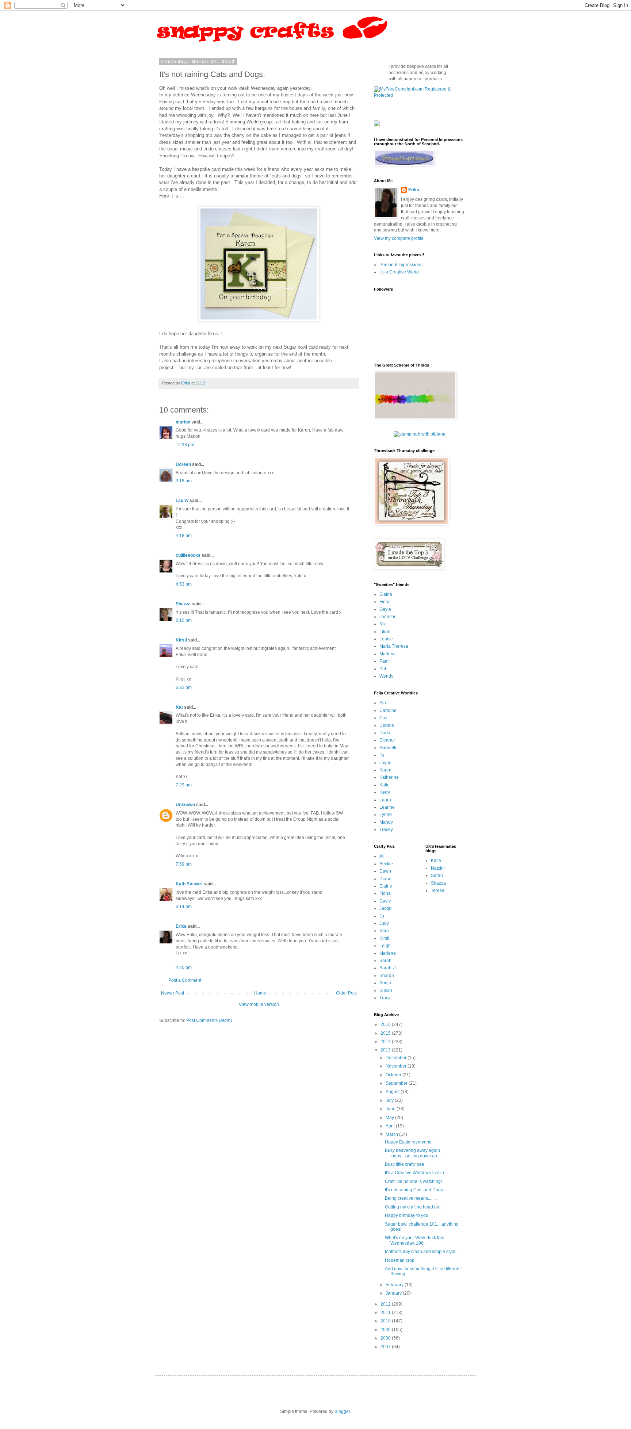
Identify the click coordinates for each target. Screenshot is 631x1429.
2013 (386, 1050)
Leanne (387, 807)
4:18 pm (184, 535)
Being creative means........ (411, 1198)
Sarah (385, 960)
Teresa (437, 890)
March (392, 1134)
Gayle (385, 609)
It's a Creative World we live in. (415, 1172)
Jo (381, 916)
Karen (385, 770)
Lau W (182, 500)
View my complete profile (399, 238)
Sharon (386, 975)
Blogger (342, 1411)
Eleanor (387, 740)
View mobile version (259, 1004)
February (395, 1284)
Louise (386, 638)
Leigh (385, 945)
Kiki (383, 624)
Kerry (384, 792)
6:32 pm (184, 687)
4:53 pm (184, 584)
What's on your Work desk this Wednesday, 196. (414, 1240)
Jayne (385, 762)
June (391, 1108)
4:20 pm (184, 967)
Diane (385, 878)
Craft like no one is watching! (413, 1181)
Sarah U (387, 967)
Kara (384, 930)
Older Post (346, 993)
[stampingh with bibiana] (419, 434)
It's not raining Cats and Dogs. (414, 1189)
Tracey (386, 829)
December (397, 1057)
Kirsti (181, 640)
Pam (384, 661)
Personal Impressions (400, 264)
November (397, 1066)
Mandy (386, 822)
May (390, 1117)
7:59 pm (184, 864)
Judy (384, 923)
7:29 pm (184, 785)
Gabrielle (388, 747)
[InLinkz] (377, 123)
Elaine (385, 594)
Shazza (183, 603)
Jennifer (387, 616)
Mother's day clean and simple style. (420, 1251)
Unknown (185, 804)
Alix (383, 702)
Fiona (385, 601)
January (394, 1293)
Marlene (387, 653)
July (390, 1100)
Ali (382, 856)
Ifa (381, 755)
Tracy (384, 997)
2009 (386, 1329)
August (393, 1091)
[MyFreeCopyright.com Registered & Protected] (419, 95)
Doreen (183, 464)
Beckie (386, 863)
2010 (386, 1320)
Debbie (386, 725)
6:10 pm (184, 620)
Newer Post (172, 993)
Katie (384, 785)
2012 (386, 1304)
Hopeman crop (399, 1260)
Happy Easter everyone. (409, 1142)
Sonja (385, 982)
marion (183, 422)
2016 (386, 1024)
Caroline (388, 710)
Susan (385, 990)
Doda (384, 732)
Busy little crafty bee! (405, 1164)
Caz (383, 717)
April (391, 1126)
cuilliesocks (188, 555)
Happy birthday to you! (407, 1215)
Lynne (385, 814)
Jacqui (386, 908)
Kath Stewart (189, 883)
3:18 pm (184, 480)
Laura (385, 799)
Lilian (384, 631)
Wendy (386, 676)
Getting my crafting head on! (412, 1207)
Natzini (438, 868)
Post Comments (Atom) (209, 1020)
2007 (386, 1346)
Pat (382, 668)
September (397, 1083)
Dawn (385, 871)
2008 (386, 1338)
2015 (386, 1033)
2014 (386, 1041)
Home (260, 993)
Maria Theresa (393, 646)
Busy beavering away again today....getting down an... (412, 1153)
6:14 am (184, 906)
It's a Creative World (399, 272)
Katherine (389, 777)
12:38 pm (185, 444)
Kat (179, 707)
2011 (386, 1312)
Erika (181, 926)
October (394, 1074)
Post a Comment (184, 980)
